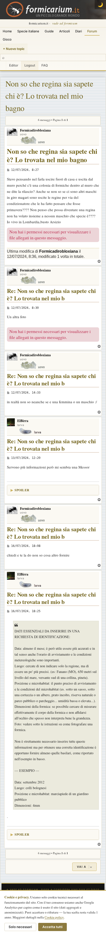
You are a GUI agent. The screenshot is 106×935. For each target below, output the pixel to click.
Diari (78, 31)
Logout (29, 65)
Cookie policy (54, 917)
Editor (13, 65)
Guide (49, 31)
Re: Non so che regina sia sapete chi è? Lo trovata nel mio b (51, 294)
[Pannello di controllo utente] (3, 65)
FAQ (44, 65)
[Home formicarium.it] (53, 9)
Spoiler (22, 490)
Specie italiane (28, 31)
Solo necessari (20, 927)
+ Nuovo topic (14, 49)
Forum (92, 31)
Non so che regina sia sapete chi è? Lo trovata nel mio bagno (49, 95)
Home (7, 31)
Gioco (7, 39)
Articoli (64, 31)
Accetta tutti (52, 927)
